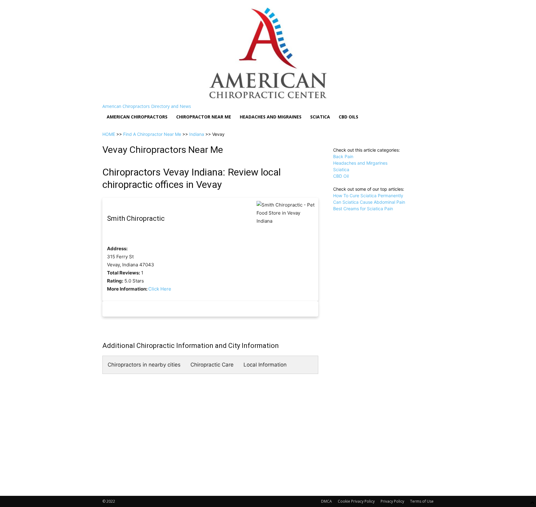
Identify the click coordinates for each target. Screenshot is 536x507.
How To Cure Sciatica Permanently (368, 195)
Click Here (159, 289)
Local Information (265, 365)
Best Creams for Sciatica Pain (363, 208)
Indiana (196, 134)
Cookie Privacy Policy (356, 501)
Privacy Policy (392, 501)
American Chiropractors (137, 117)
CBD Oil (341, 176)
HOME (108, 134)
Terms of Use (422, 501)
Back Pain (343, 156)
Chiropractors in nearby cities (144, 365)
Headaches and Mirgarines (360, 163)
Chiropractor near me (203, 117)
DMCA (326, 501)
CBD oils (348, 117)
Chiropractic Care (212, 365)
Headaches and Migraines (271, 117)
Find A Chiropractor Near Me (152, 134)
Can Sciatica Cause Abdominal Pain (369, 202)
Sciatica (320, 117)
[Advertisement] (383, 250)
